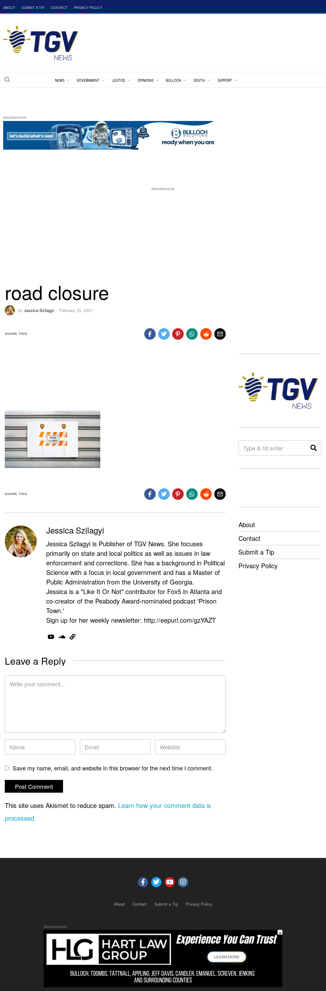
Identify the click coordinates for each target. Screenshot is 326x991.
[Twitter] (156, 882)
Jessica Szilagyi (39, 310)
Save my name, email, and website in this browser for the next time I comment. (113, 768)
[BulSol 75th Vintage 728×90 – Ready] (119, 134)
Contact (249, 538)
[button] (7, 79)
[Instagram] (183, 882)
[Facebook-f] (143, 882)
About (246, 524)
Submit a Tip (256, 551)
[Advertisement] (163, 236)
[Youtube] (170, 882)
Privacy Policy (258, 565)
